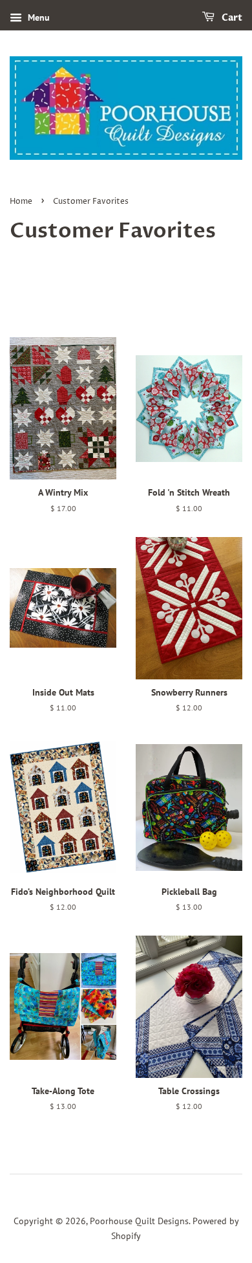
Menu (37, 17)
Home (21, 201)
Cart (231, 18)
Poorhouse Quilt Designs (139, 1221)
